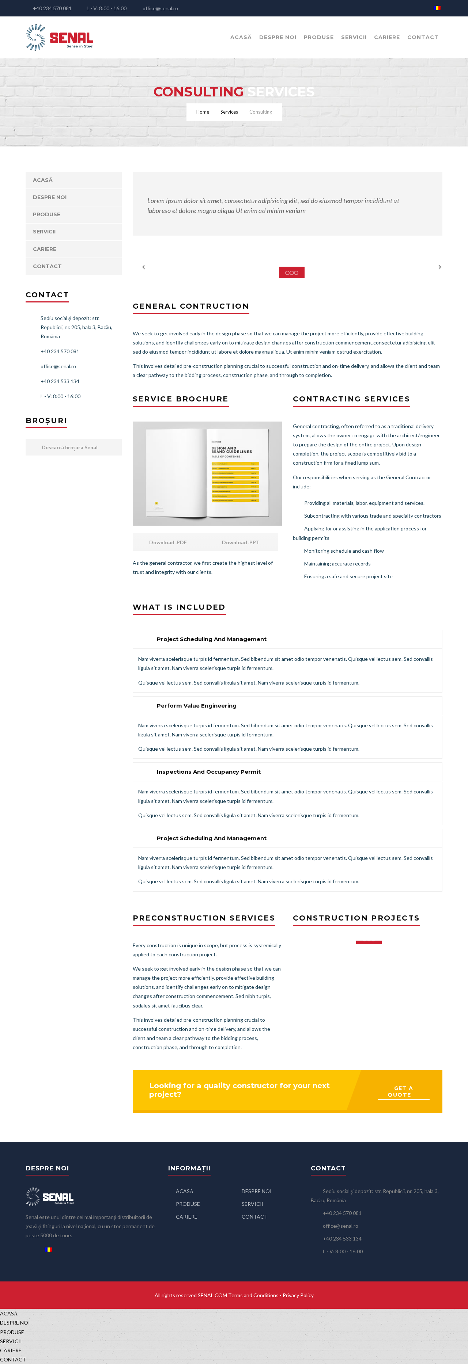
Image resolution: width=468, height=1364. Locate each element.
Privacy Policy (298, 1295)
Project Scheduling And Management (212, 639)
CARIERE (387, 37)
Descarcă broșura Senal (69, 447)
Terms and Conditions (253, 1295)
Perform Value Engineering (197, 705)
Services (229, 112)
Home (202, 112)
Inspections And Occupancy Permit (209, 771)
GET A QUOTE (400, 1091)
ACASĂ (241, 37)
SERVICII (354, 37)
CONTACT (423, 37)
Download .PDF (167, 542)
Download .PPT (240, 542)
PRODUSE (319, 37)
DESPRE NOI (278, 37)
